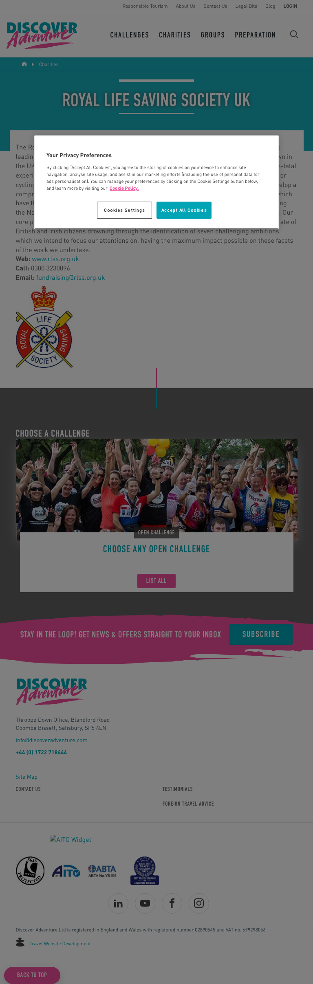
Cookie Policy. (124, 188)
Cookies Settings (124, 210)
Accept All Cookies (184, 210)
